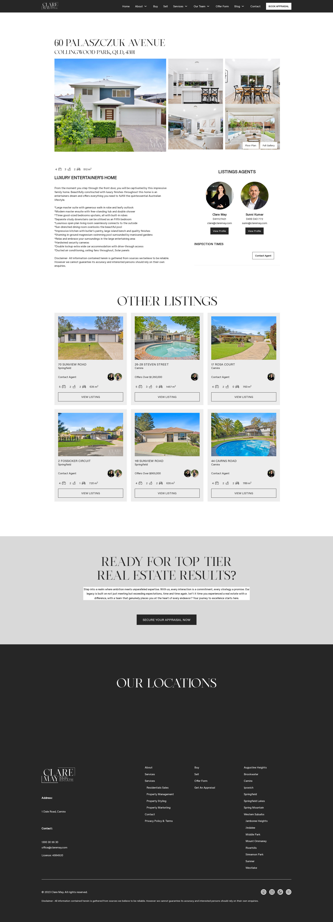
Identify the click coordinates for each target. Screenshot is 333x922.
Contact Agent (263, 255)
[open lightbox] (110, 105)
